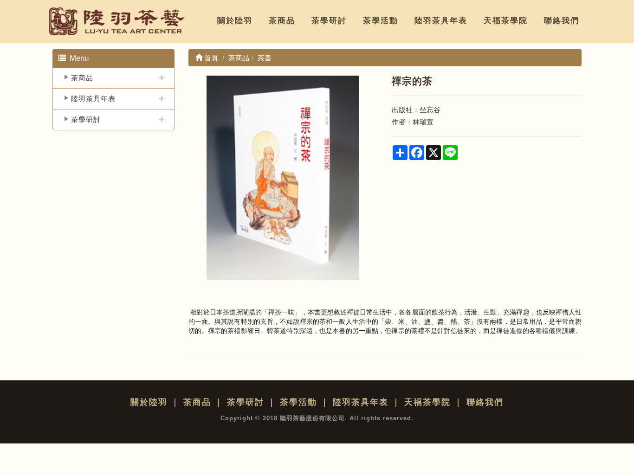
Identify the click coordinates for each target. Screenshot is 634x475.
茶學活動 (380, 20)
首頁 (210, 58)
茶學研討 (329, 20)
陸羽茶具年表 (440, 20)
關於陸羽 (234, 20)
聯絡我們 (561, 20)
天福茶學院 (506, 20)
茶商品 (282, 20)
